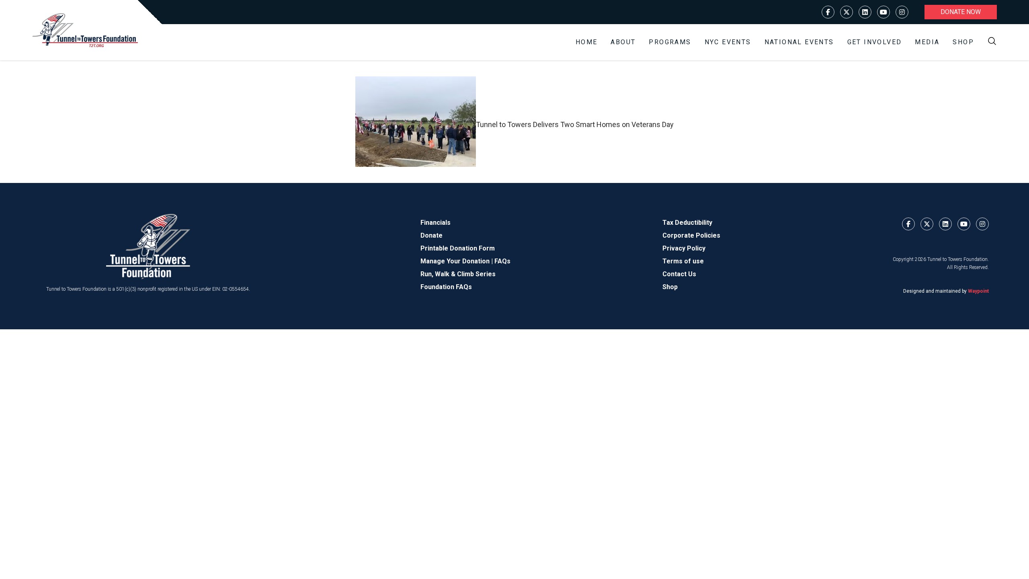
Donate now (961, 12)
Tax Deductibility (687, 222)
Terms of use (683, 261)
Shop (963, 42)
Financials (435, 222)
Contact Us (679, 274)
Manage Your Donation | (457, 261)
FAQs (502, 261)
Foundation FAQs (446, 287)
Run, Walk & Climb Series (458, 274)
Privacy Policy (683, 248)
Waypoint (978, 291)
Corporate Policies (691, 235)
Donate (431, 235)
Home (587, 42)
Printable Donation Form (457, 248)
